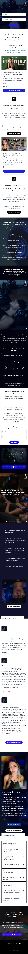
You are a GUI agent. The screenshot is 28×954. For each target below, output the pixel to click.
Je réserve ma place (14, 90)
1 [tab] (7, 521)
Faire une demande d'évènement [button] (12, 934)
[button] (14, 742)
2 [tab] (9, 521)
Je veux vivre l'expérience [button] (14, 742)
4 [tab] (14, 521)
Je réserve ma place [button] (14, 133)
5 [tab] (16, 521)
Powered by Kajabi (14, 950)
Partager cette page (14, 606)
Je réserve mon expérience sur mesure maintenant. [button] (14, 467)
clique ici (18, 259)
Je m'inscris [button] (14, 25)
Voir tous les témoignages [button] (14, 830)
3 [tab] (11, 521)
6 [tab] (19, 521)
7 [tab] (21, 521)
